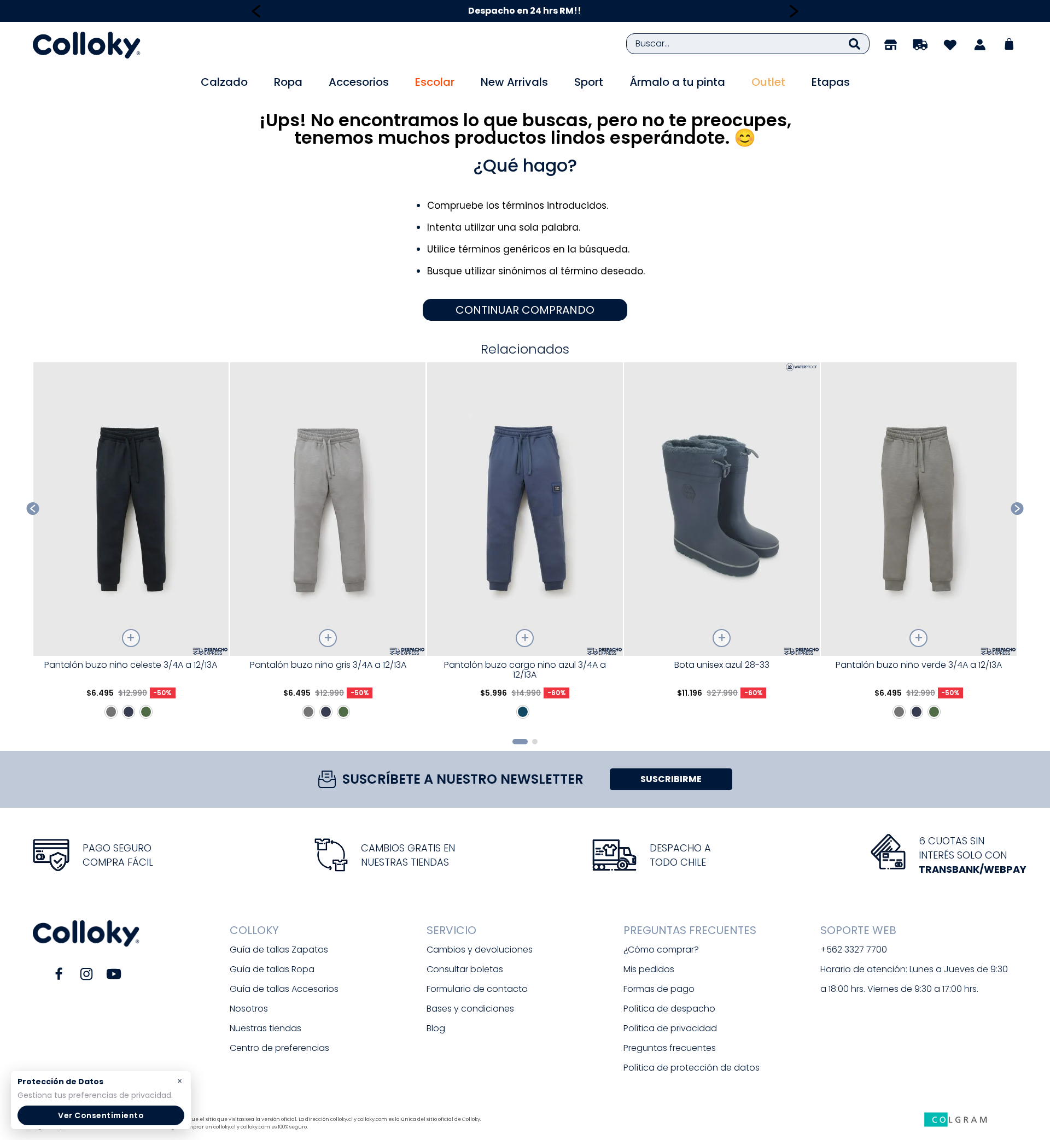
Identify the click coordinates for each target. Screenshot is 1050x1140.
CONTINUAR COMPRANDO (525, 310)
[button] (520, 741)
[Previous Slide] (256, 11)
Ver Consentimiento (101, 1115)
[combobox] (748, 43)
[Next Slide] (794, 11)
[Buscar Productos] (854, 44)
